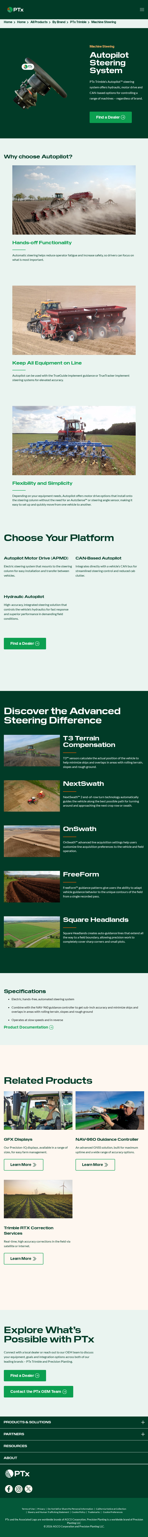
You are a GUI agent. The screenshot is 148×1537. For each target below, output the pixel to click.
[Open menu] (142, 10)
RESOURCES (15, 1446)
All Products (39, 22)
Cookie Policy (78, 1512)
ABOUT (10, 1458)
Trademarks (94, 1512)
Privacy (41, 1509)
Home (8, 22)
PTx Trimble (78, 22)
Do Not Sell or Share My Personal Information (70, 1509)
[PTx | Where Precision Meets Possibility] (15, 9)
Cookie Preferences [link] (113, 1512)
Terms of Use (28, 1509)
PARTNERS (14, 1434)
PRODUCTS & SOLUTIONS (27, 1422)
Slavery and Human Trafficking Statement (48, 1512)
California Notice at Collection (111, 1509)
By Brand (58, 22)
